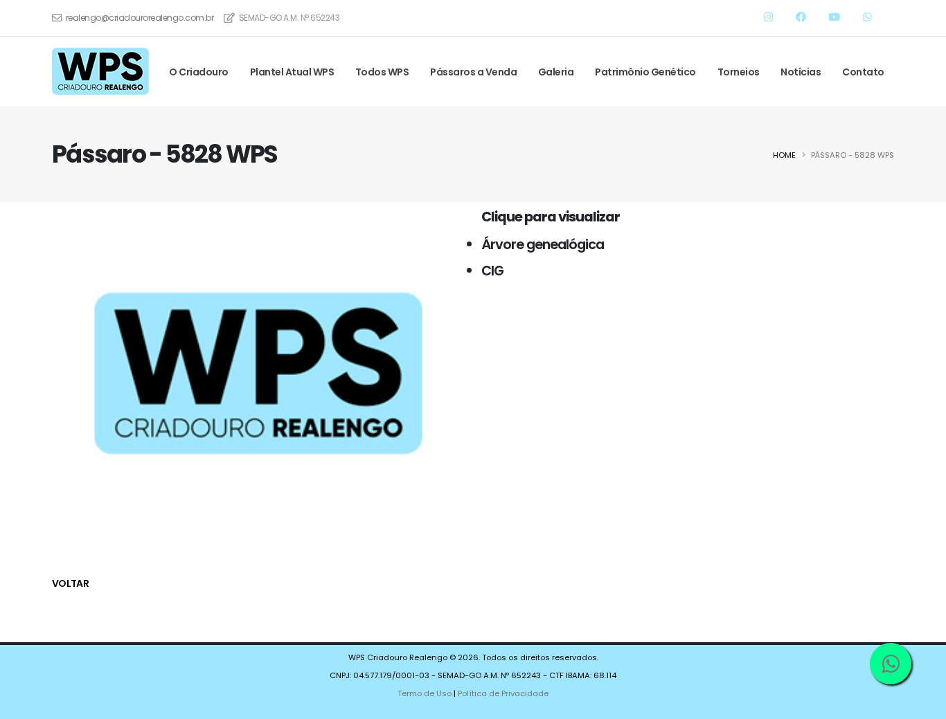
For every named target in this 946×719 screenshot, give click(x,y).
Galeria (556, 72)
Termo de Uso (425, 693)
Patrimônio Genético (645, 72)
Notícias (800, 72)
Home (784, 155)
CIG (492, 270)
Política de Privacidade (503, 693)
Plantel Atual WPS (292, 72)
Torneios (738, 72)
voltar (70, 583)
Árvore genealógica (542, 244)
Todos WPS (382, 72)
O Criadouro (199, 72)
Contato (863, 72)
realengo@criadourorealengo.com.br (140, 18)
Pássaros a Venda (473, 72)
